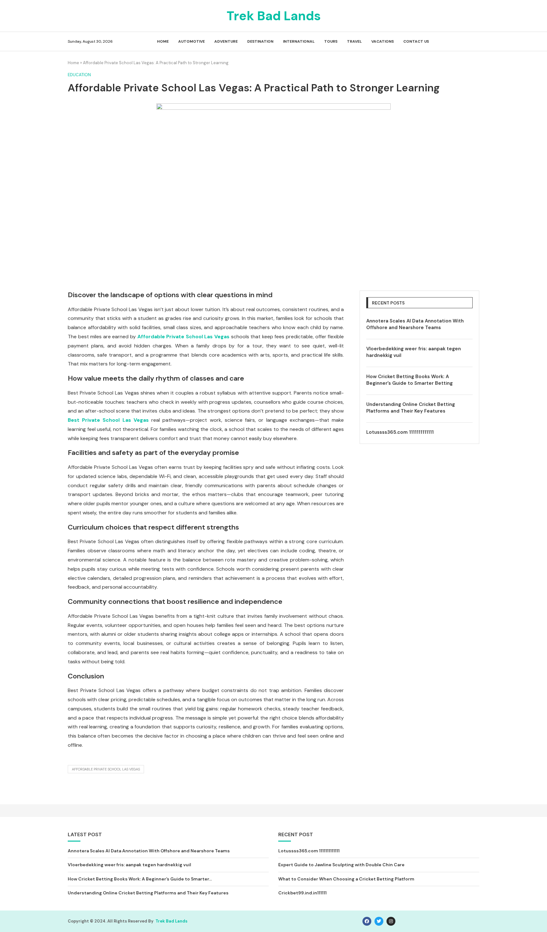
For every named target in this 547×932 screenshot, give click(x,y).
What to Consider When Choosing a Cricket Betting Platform (346, 879)
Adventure (226, 41)
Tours (330, 41)
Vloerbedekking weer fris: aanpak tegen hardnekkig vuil (413, 352)
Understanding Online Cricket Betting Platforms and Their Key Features (410, 407)
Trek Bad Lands (171, 921)
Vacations (382, 41)
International (299, 41)
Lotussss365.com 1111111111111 (400, 432)
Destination (260, 41)
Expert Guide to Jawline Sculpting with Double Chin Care (341, 865)
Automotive (191, 41)
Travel (354, 41)
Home (163, 41)
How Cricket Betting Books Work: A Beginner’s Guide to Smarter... (140, 879)
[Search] (476, 42)
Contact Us (416, 41)
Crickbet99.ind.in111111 (302, 893)
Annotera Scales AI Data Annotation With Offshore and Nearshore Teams (415, 324)
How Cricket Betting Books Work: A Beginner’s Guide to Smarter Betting (409, 379)
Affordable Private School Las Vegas (106, 769)
